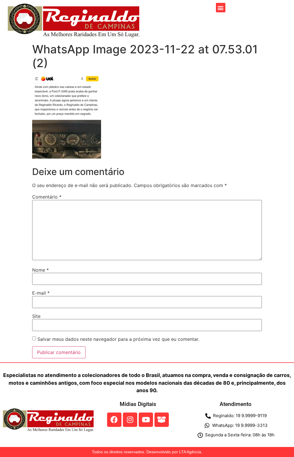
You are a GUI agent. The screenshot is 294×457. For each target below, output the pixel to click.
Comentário (46, 197)
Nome (40, 270)
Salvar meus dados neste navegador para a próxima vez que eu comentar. (118, 339)
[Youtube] (146, 420)
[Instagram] (130, 420)
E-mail (41, 293)
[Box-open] (161, 420)
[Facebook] (114, 420)
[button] (220, 7)
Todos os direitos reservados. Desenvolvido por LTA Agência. (147, 452)
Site (36, 316)
